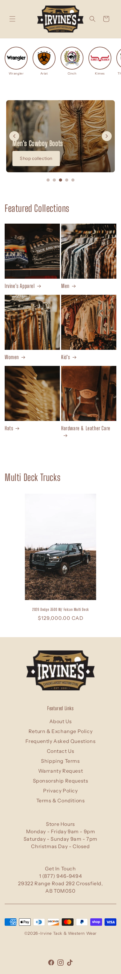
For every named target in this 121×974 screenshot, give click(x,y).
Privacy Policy (60, 790)
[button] (12, 19)
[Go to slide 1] (48, 180)
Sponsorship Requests (60, 781)
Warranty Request (60, 771)
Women (12, 357)
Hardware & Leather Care (85, 428)
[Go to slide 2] (54, 180)
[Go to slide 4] (66, 180)
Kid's (65, 357)
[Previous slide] (14, 136)
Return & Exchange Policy (60, 731)
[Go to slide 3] (60, 180)
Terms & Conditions (60, 800)
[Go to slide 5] (72, 180)
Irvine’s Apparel (20, 286)
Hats (9, 428)
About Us (60, 721)
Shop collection (36, 158)
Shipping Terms (60, 761)
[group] (16, 61)
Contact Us (60, 751)
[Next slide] (107, 136)
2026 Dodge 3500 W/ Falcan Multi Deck (60, 609)
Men (65, 286)
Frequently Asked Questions (60, 741)
